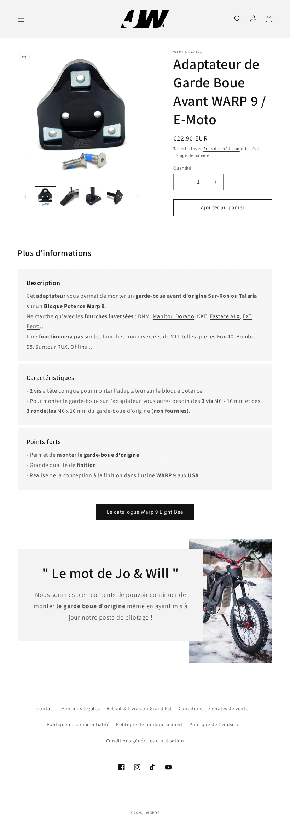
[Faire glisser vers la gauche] (25, 196)
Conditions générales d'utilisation (145, 740)
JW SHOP (152, 812)
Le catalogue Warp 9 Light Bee (145, 511)
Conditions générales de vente (213, 708)
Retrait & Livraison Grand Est (139, 708)
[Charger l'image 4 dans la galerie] (117, 197)
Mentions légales (80, 708)
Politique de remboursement (149, 724)
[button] (21, 19)
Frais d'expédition (221, 148)
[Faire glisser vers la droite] (137, 196)
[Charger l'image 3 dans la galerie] (93, 197)
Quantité (182, 168)
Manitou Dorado (173, 316)
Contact (45, 708)
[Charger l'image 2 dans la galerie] (69, 197)
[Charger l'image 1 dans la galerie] (45, 197)
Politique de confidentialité (78, 724)
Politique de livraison (213, 724)
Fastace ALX (225, 316)
